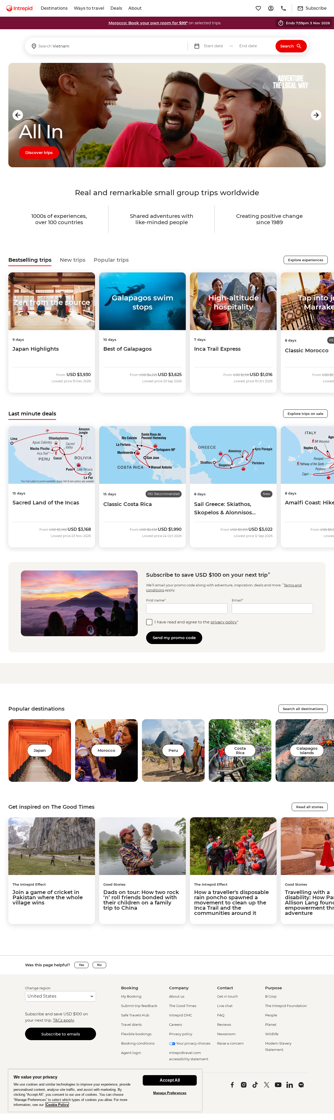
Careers (175, 1024)
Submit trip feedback (139, 1006)
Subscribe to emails (60, 1034)
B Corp (271, 996)
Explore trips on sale (305, 414)
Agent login (131, 1053)
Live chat (224, 1006)
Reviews (224, 1024)
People (271, 1015)
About (135, 8)
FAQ (220, 1015)
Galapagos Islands (307, 750)
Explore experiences (305, 260)
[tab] (29, 260)
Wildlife (271, 1034)
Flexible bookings (136, 1034)
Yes (81, 965)
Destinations (54, 8)
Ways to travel (89, 8)
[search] (106, 46)
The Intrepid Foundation (286, 1006)
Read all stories (309, 807)
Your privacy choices (192, 1043)
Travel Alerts (131, 1024)
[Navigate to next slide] (316, 115)
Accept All (170, 1080)
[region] (105, 1090)
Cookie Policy (57, 1105)
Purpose (273, 987)
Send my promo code (174, 637)
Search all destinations (303, 709)
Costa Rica (240, 750)
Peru (173, 750)
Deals (116, 8)
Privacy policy (180, 1034)
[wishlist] (258, 8)
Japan (40, 750)
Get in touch (227, 996)
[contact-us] (283, 8)
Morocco (106, 750)
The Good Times (182, 1006)
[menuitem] (19, 8)
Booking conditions (137, 1043)
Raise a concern (230, 1043)
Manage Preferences (169, 1093)
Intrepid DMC (180, 1015)
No (99, 965)
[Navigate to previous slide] (18, 115)
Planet (270, 1024)
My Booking (131, 996)
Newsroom (226, 1034)
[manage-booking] (271, 8)
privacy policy (224, 621)
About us (176, 996)
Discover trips (39, 152)
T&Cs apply (63, 1020)
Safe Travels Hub (135, 1015)
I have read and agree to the (196, 621)
